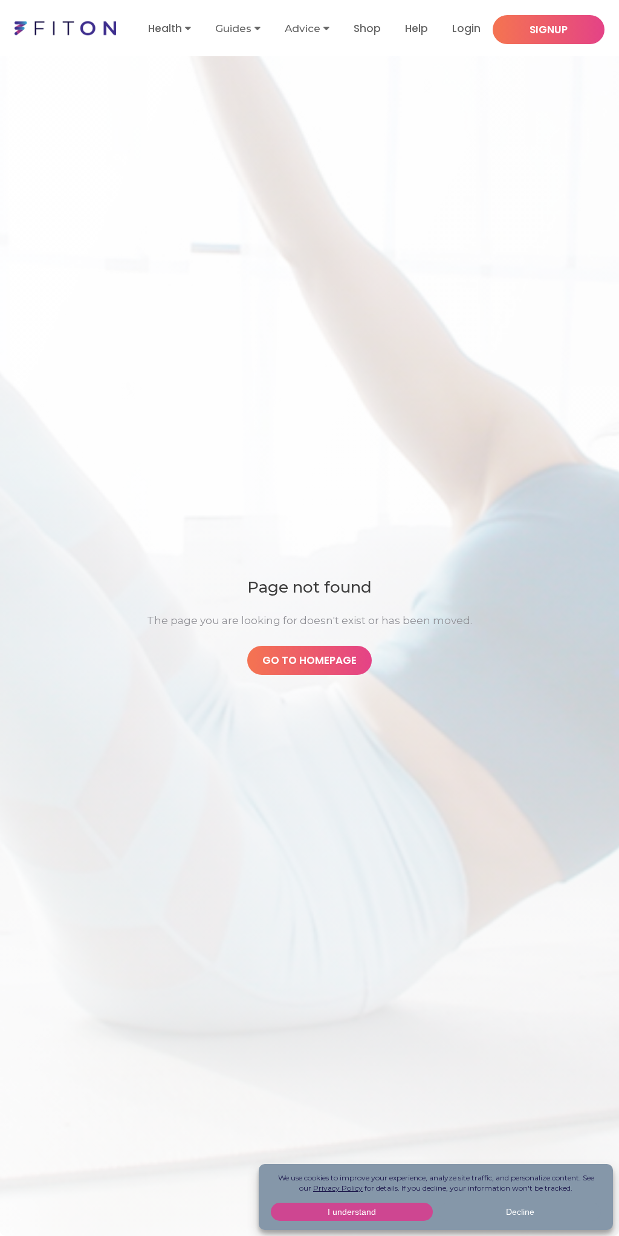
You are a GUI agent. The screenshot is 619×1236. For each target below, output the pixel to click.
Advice (302, 28)
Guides (233, 28)
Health (165, 28)
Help (416, 28)
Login (466, 28)
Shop (367, 28)
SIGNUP (549, 29)
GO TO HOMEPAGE (309, 660)
